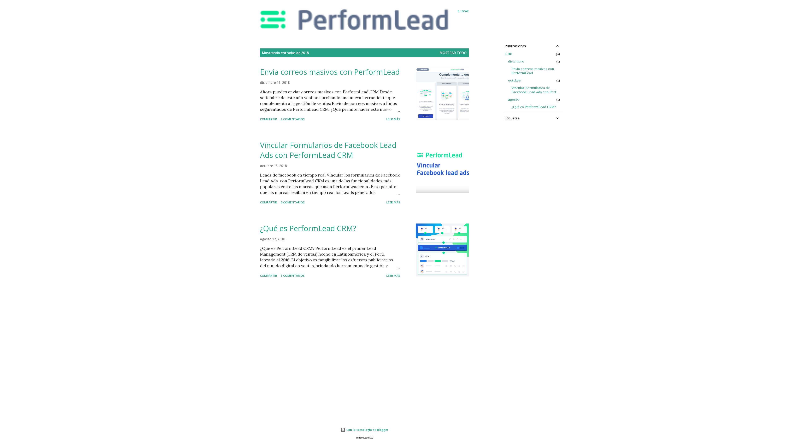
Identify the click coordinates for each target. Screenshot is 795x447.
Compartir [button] (268, 119)
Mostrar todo (453, 52)
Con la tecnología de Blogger (367, 430)
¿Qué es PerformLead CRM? (308, 228)
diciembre (516, 61)
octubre (514, 80)
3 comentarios (293, 276)
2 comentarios (293, 119)
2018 (508, 54)
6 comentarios (293, 202)
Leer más (393, 119)
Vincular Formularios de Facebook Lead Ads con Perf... (535, 90)
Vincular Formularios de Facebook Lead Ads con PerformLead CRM (328, 150)
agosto (513, 99)
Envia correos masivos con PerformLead (330, 72)
